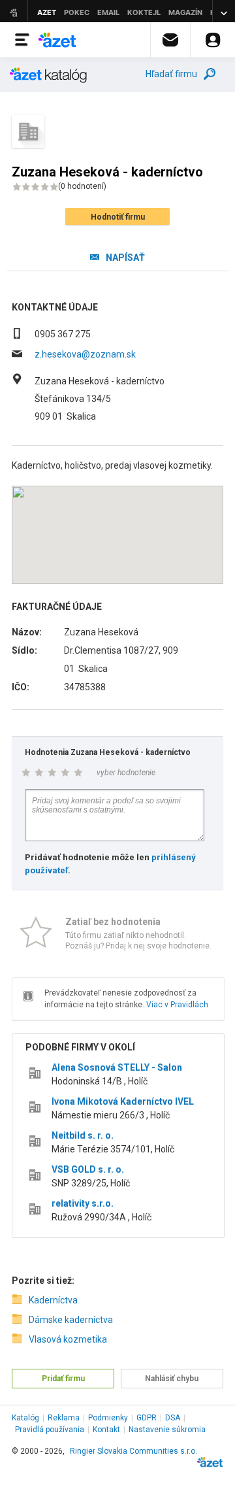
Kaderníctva (53, 1300)
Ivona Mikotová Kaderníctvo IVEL (123, 1101)
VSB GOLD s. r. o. (88, 1169)
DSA (172, 1417)
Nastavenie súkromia (167, 1429)
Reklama (64, 1417)
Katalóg (25, 1417)
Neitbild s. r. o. (83, 1135)
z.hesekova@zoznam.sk (85, 354)
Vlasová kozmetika (68, 1339)
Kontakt (106, 1429)
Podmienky (108, 1417)
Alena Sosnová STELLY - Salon (117, 1067)
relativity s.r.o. (83, 1203)
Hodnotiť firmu (118, 217)
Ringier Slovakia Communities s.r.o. (133, 1451)
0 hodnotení (82, 186)
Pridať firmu (63, 1378)
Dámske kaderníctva (71, 1320)
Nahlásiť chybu (171, 1378)
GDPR (146, 1417)
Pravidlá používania (49, 1429)
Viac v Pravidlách (177, 1004)
